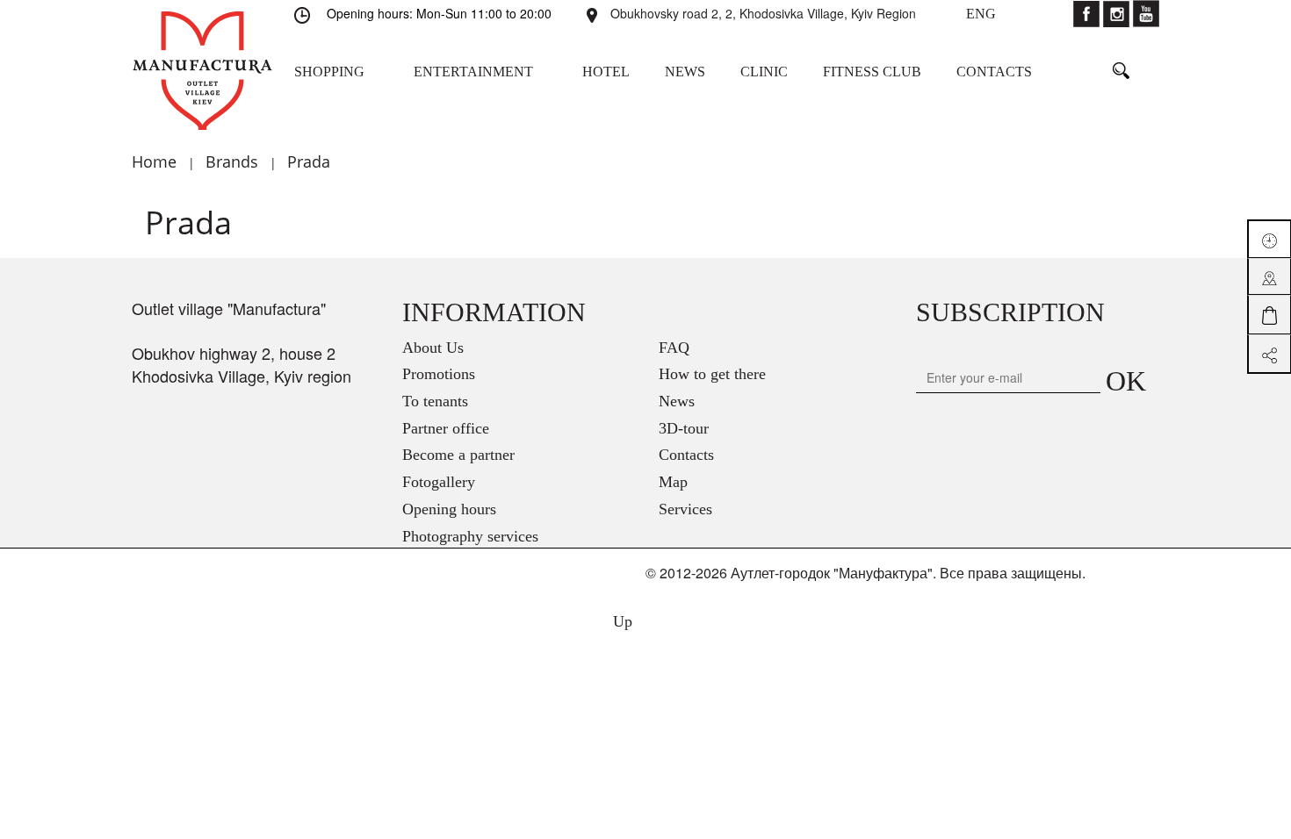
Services (685, 509)
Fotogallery (438, 482)
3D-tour (684, 428)
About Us (433, 347)
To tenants (435, 401)
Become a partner (458, 454)
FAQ (674, 347)
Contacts (686, 454)
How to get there (712, 374)
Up (620, 621)
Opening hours (449, 509)
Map (673, 482)
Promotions (438, 374)
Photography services (470, 536)
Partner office (445, 428)
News (677, 401)
